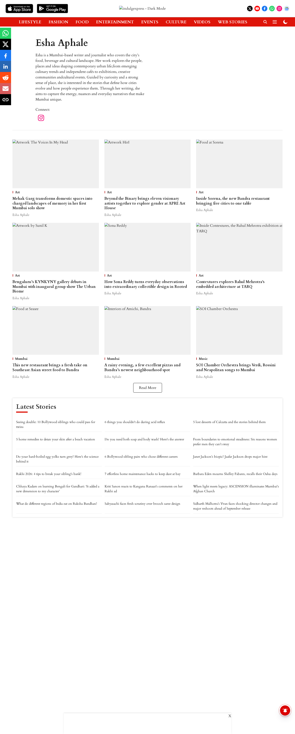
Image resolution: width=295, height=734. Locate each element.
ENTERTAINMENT (115, 22)
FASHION (58, 22)
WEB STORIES (232, 22)
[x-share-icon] (5, 46)
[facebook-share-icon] (5, 57)
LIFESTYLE (30, 22)
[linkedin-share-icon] (5, 69)
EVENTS (149, 22)
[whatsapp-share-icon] (5, 35)
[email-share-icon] (5, 91)
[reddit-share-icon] (5, 80)
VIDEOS (202, 22)
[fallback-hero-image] (55, 164)
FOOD (82, 22)
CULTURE (176, 22)
